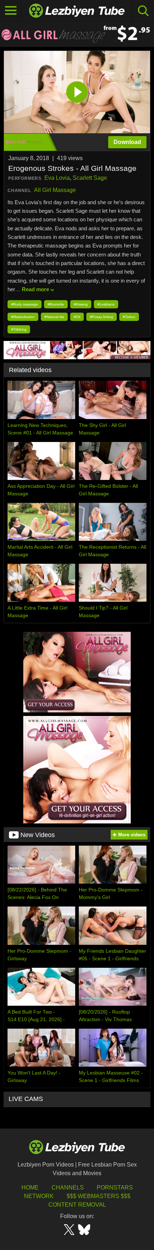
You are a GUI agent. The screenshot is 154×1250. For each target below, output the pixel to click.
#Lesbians (106, 304)
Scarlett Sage (90, 178)
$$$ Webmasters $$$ (98, 1196)
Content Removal (77, 1205)
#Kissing (81, 304)
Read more (35, 289)
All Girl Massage (55, 190)
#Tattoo (129, 317)
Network (39, 1196)
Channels (68, 1187)
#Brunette (56, 304)
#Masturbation (23, 317)
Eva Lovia (57, 178)
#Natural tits (54, 317)
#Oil (77, 317)
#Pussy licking (101, 317)
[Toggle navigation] (10, 10)
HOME (30, 1187)
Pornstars (115, 1187)
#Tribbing (19, 329)
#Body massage (24, 304)
